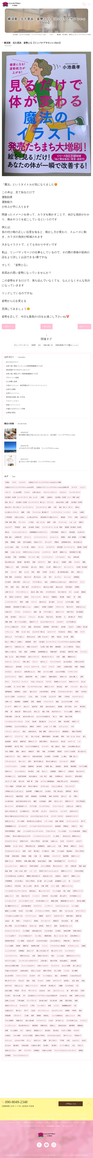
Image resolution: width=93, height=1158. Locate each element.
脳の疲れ (16, 1045)
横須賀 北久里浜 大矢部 (73, 527)
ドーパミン (83, 651)
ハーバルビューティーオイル (14, 721)
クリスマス (27, 1050)
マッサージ (83, 1020)
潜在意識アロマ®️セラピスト (49, 517)
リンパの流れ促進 (74, 831)
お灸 (54, 522)
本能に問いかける (62, 781)
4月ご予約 (35, 811)
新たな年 (21, 781)
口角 (35, 856)
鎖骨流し (46, 1015)
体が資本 (39, 766)
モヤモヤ (76, 1030)
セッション (67, 577)
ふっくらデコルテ (10, 950)
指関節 (81, 1050)
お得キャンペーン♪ (12, 393)
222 (70, 592)
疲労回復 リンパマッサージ (66, 547)
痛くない (56, 562)
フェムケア (76, 881)
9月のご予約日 (30, 881)
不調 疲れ (26, 661)
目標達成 (76, 577)
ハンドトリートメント (40, 537)
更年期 (53, 691)
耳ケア (26, 1010)
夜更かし (52, 1025)
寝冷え (77, 507)
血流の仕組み (42, 861)
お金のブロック (10, 756)
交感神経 (53, 771)
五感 (20, 651)
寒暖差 (13, 542)
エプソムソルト (63, 726)
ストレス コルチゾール (31, 666)
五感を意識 (25, 1045)
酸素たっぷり (76, 876)
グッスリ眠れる (64, 1045)
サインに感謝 (68, 711)
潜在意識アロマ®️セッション (22, 607)
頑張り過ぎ (16, 582)
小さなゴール (54, 811)
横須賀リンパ (38, 1030)
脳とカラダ (33, 691)
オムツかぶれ (69, 911)
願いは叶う (63, 896)
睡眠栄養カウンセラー (67, 901)
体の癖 (62, 597)
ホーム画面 (20, 821)
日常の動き (69, 587)
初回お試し (32, 891)
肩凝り (69, 597)
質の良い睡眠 (81, 901)
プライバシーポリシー (50, 492)
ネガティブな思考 (69, 751)
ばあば (7, 921)
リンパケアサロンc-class (34, 686)
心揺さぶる (69, 806)
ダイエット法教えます (12, 627)
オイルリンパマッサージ (12, 931)
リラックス (74, 686)
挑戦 (38, 572)
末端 (83, 980)
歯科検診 (46, 856)
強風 (61, 1000)
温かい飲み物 (30, 1020)
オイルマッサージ (77, 696)
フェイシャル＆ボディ (28, 965)
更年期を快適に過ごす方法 (15, 397)
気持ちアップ (33, 741)
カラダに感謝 (70, 602)
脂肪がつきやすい (43, 955)
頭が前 (34, 721)
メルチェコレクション (62, 906)
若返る (33, 547)
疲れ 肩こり (9, 502)
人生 (44, 577)
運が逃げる (42, 721)
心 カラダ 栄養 (19, 686)
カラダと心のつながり (54, 1035)
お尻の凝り (44, 960)
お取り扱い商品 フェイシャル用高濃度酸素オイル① (24, 366)
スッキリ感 (25, 547)
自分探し (66, 980)
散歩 (28, 980)
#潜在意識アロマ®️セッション (67, 345)
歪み (17, 587)
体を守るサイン (56, 711)
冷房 (33, 955)
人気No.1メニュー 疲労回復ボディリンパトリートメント (26, 385)
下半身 (62, 1040)
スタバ (44, 666)
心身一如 (17, 716)
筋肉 (35, 612)
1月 (77, 985)
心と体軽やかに (24, 811)
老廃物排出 (41, 846)
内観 (43, 751)
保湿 (27, 796)
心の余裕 (8, 582)
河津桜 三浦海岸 (47, 607)
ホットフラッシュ (43, 1010)
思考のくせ (63, 676)
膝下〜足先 (74, 990)
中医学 (74, 1010)
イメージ (13, 572)
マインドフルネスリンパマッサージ (65, 1050)
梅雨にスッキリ (49, 686)
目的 (17, 547)
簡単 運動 (42, 731)
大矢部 (45, 572)
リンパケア (63, 811)
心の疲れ (58, 931)
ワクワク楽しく (48, 612)
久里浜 (7, 482)
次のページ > (84, 326)
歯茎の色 (78, 916)
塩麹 (27, 602)
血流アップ (8, 736)
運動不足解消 (46, 736)
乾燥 (19, 542)
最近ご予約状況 (20, 656)
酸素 (48, 522)
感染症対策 (19, 796)
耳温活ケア (78, 1035)
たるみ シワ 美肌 (50, 726)
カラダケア (70, 841)
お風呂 (82, 512)
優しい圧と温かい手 (43, 950)
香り (50, 577)
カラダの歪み (49, 931)
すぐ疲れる (45, 851)
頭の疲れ (13, 617)
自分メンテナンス (33, 656)
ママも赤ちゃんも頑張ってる (14, 916)
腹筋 (77, 602)
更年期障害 (8, 746)
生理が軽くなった (29, 671)
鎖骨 (55, 926)
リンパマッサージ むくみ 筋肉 (52, 527)
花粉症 (26, 597)
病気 (49, 1005)
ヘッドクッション (10, 1025)
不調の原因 (8, 716)
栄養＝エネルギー (32, 646)
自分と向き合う (50, 706)
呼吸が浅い (67, 941)
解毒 (50, 801)
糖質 (72, 637)
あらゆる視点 (68, 661)
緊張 (62, 736)
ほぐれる (8, 1045)
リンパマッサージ (74, 492)
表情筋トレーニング (60, 681)
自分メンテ (30, 950)
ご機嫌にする (38, 791)
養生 (80, 1010)
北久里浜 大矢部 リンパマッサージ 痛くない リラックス (34, 502)
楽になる (34, 567)
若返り (21, 676)
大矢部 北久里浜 (81, 567)
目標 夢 (29, 781)
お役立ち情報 (11, 389)
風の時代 (27, 562)
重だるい (18, 1010)
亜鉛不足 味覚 (73, 651)
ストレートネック (58, 806)
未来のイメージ (73, 681)
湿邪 (24, 851)
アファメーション (30, 916)
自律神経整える (42, 651)
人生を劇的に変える (74, 746)
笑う (27, 736)
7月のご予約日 (79, 851)
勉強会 (83, 592)
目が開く (46, 1045)
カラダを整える (71, 622)
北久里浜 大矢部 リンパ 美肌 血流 (67, 497)
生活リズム (37, 1040)
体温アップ (75, 721)
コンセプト (22, 482)
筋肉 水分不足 (53, 796)
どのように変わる (57, 786)
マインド (34, 602)
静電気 (77, 587)
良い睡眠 (74, 970)
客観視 (82, 666)
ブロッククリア (69, 786)
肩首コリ (63, 532)
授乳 (60, 911)
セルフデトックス (57, 1010)
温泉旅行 (58, 766)
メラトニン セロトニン (12, 731)
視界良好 (68, 791)
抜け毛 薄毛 (19, 746)
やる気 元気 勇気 (47, 646)
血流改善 (8, 741)
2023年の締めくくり (42, 901)
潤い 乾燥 (66, 891)
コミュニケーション (11, 866)
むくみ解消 (14, 1030)
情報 (59, 721)
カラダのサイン (36, 587)
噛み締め (69, 851)
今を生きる (61, 632)
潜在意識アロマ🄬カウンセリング (18, 370)
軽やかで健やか (33, 786)
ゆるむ (84, 1040)
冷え (69, 557)
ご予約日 (67, 696)
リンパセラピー (69, 950)
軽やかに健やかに (51, 761)
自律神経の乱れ (66, 542)
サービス (74, 487)
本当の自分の (75, 781)
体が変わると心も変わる (34, 821)
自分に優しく (74, 676)
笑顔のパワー (38, 542)
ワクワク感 (33, 806)
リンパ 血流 (55, 886)
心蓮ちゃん (54, 841)
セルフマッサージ (10, 676)
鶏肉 (38, 751)
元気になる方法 (79, 661)
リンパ (82, 582)
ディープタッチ (31, 1000)
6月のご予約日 (35, 841)
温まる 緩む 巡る (37, 592)
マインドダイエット (22, 592)
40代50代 (45, 896)
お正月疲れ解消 (26, 906)
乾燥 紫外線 (59, 821)
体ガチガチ (70, 607)
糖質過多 (58, 646)
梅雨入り (73, 846)
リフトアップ (19, 736)
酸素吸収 (8, 846)
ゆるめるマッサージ (72, 816)
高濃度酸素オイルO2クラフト (38, 532)
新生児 (55, 911)
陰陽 (76, 1000)
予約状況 (17, 527)
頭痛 (34, 562)
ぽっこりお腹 (48, 881)
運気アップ (17, 706)
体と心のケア (80, 771)
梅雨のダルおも (24, 955)
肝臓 (76, 921)
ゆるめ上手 (30, 941)
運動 (84, 562)
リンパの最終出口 (57, 1015)
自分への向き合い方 (11, 811)
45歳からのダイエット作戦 (15, 409)
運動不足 (25, 946)
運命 (20, 572)
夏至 (77, 691)
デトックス (22, 522)
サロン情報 (29, 911)
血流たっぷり (51, 846)
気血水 (85, 831)
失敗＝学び (70, 612)
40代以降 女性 (21, 786)
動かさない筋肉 (48, 587)
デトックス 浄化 (34, 557)
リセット (35, 661)
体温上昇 (17, 711)
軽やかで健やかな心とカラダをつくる (16, 816)
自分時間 (28, 791)
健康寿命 (31, 766)
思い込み (40, 617)
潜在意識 (72, 532)
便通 (6, 1030)
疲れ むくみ (9, 656)
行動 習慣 (44, 886)
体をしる (36, 711)
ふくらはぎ (60, 955)
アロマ (70, 517)
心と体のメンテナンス (12, 512)
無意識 (60, 751)
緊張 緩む (8, 537)
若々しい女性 (28, 886)
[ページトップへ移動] (88, 1103)
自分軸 (63, 627)
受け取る (82, 706)
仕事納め (36, 1050)
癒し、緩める (55, 746)
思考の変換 (78, 776)
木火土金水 (65, 921)
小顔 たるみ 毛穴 (21, 871)
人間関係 (32, 651)
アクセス (27, 492)
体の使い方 (71, 617)
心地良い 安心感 (81, 627)
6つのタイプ (23, 1005)
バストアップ (56, 856)
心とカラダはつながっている (39, 816)
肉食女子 (31, 751)
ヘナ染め (31, 522)
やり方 (23, 627)
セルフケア (8, 527)
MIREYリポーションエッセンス (48, 871)
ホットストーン (69, 567)
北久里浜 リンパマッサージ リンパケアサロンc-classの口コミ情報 (59, 642)
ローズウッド (72, 861)
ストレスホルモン (20, 771)
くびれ (30, 696)
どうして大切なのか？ (25, 936)
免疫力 (81, 522)
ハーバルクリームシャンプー (41, 836)
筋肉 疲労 (25, 587)
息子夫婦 (45, 841)
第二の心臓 (16, 995)
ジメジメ (56, 1005)
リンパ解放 (20, 941)
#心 (39, 345)
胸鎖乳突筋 (48, 936)
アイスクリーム (41, 1020)
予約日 (80, 617)
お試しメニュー (70, 1015)
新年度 (41, 926)
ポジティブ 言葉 (10, 781)
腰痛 (22, 512)
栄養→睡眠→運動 (29, 861)
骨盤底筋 (8, 607)
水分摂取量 (42, 796)
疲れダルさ (42, 602)
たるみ (75, 512)
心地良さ (8, 1035)
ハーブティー (49, 906)
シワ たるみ (49, 821)
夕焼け (59, 666)
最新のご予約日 (40, 1035)
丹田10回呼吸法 (10, 831)
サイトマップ (68, 1126)
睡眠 (6, 552)
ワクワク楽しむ (37, 582)
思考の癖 (76, 557)
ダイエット (27, 537)
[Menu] (89, 4)
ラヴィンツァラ (36, 597)
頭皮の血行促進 (37, 756)
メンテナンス (46, 552)
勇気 (79, 1015)
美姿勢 (73, 761)
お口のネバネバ (58, 916)
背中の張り (55, 627)
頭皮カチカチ (73, 582)
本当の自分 (25, 567)
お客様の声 (18, 537)
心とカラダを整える (21, 926)
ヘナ (79, 741)
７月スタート (17, 1015)
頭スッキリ (22, 761)
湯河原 (66, 766)
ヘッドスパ (36, 896)
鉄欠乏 (63, 741)
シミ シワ (33, 871)
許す (75, 706)
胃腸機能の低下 (66, 1005)
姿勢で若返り (43, 741)
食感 (25, 651)
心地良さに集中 (36, 1045)
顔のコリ (64, 796)
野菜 (21, 602)
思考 (32, 701)
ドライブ (51, 666)
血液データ (8, 646)
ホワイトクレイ (80, 911)
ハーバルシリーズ (10, 901)
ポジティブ (71, 741)
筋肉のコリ (23, 866)
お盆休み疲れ (24, 970)
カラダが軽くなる (72, 1020)
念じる (83, 681)
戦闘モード (62, 771)
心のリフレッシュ (58, 990)
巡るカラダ (27, 577)
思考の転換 (15, 856)
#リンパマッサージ (21, 345)
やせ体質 (47, 756)
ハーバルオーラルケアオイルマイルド (41, 826)
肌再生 (36, 921)
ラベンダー (45, 746)
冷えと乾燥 (54, 896)
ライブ (82, 632)
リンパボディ (41, 1005)
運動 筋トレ (74, 756)
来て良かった (60, 1020)
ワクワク (48, 681)
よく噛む (64, 756)
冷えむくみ (33, 926)
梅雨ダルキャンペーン (73, 955)
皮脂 (6, 542)
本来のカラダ (9, 796)
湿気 (81, 676)
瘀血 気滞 (8, 871)
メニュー (82, 487)
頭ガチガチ (8, 985)
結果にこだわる (10, 1000)
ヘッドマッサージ (47, 557)
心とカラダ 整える (39, 632)
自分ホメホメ (74, 811)
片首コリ (80, 1045)
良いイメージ (9, 806)
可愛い (76, 796)
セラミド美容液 (45, 866)
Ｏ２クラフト (38, 906)
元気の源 (73, 866)
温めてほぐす (26, 896)
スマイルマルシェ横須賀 (57, 946)
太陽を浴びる (32, 731)
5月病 (82, 990)
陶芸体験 (73, 766)
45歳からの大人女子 (11, 970)
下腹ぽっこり (9, 567)
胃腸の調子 (53, 651)
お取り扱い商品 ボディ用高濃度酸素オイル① (22, 374)
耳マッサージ (33, 990)
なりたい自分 (9, 547)
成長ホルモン (9, 666)
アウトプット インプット (20, 681)
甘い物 (66, 637)
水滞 (29, 851)
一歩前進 (22, 766)
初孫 (76, 517)
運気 (60, 696)
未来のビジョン (80, 607)
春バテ (83, 821)
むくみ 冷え (26, 632)
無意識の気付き (10, 941)
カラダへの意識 (27, 1035)
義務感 (39, 701)
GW (24, 995)
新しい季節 (8, 926)
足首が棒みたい (75, 936)
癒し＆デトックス (56, 950)
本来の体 (43, 985)
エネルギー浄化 (19, 1040)
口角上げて (8, 612)
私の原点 (31, 771)
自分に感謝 (8, 990)
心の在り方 (81, 532)
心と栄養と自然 (11, 381)
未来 (6, 572)
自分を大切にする (28, 716)
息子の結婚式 (27, 542)
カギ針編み (42, 801)
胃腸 (30, 856)
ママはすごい (27, 921)
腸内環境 (72, 1025)
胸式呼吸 (65, 856)
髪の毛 (37, 886)
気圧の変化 (68, 1000)
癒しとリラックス (44, 891)
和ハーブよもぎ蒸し (21, 622)
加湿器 (64, 562)
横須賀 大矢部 (82, 547)
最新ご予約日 (47, 970)
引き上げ (21, 980)
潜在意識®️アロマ (59, 861)
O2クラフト (41, 562)
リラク (14, 482)
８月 (72, 726)
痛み (52, 955)
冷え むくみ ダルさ (73, 736)
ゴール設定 (60, 851)
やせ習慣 (55, 756)
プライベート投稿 (12, 378)
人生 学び (43, 776)
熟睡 (50, 861)
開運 (44, 1040)
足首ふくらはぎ (35, 970)
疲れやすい (76, 941)
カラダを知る (69, 985)
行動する (78, 806)
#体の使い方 (48, 345)
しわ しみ (73, 522)
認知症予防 (29, 676)
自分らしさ (8, 637)
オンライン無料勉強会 (47, 781)
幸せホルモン (54, 741)
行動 (36, 781)
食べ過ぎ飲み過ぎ (63, 572)
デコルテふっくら (73, 946)
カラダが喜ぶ (19, 881)
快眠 (71, 995)
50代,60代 (18, 886)
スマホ (27, 721)
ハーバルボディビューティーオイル (16, 891)
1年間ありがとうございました (14, 791)
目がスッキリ (58, 801)
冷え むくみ (41, 522)
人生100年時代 (43, 691)
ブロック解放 (9, 786)
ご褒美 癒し (49, 766)
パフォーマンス (48, 701)
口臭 (59, 846)
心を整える (8, 886)
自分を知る (37, 627)
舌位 (81, 826)
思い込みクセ (82, 751)
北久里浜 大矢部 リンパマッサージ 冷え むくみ (21, 497)
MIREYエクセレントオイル (31, 552)
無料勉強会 (8, 691)
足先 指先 (75, 980)
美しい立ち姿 (35, 736)
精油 (63, 746)
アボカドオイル (50, 831)
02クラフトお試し (10, 960)
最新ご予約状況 (76, 731)
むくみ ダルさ (18, 846)
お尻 (68, 1040)
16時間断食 (8, 881)
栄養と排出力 (77, 931)
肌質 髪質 (8, 577)
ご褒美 (42, 497)
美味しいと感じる (10, 651)
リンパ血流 (75, 906)
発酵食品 (80, 1025)
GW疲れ (7, 836)
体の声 (55, 552)
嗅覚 (76, 632)
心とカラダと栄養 (67, 701)
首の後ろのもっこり (66, 926)
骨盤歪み (54, 597)
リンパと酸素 (9, 946)
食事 (52, 637)
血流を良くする (47, 876)
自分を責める (33, 776)
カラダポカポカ (50, 592)
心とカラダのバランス (47, 622)
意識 (12, 587)
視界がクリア (69, 801)
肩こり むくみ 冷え (60, 936)
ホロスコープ (57, 980)
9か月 (62, 841)
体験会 (32, 726)
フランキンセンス (10, 761)
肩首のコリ (8, 771)
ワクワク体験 (83, 766)
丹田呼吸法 (22, 557)
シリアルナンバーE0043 (42, 911)
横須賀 (63, 517)
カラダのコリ (21, 696)
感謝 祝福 (8, 622)
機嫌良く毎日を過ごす (33, 876)
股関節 (39, 1015)
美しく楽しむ (77, 965)
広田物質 (8, 1055)
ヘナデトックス (72, 671)
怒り (84, 736)
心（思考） (56, 836)
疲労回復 (18, 666)
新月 (29, 761)
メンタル (66, 970)
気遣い (18, 921)
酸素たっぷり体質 (10, 911)
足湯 (6, 617)
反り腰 (39, 881)
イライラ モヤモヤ (57, 816)
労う (21, 1030)
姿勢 (17, 567)
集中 (66, 686)
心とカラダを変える (21, 726)
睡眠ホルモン (72, 656)
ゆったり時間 (66, 965)
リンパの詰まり (47, 975)
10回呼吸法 (8, 726)
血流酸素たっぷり (60, 881)
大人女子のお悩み (42, 941)
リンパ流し (38, 936)
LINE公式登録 (79, 871)
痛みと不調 (68, 716)
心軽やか (28, 1030)
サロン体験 (16, 1035)
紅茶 (58, 656)
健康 (57, 701)
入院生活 (71, 771)
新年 (20, 1050)
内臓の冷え (19, 1020)
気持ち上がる (27, 711)
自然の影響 (67, 931)
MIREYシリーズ (78, 891)
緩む (56, 975)
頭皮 (33, 980)
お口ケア (48, 916)
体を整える (52, 985)
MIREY (39, 726)
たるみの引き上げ (75, 975)
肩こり (55, 716)
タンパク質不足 (68, 646)
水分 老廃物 (9, 751)
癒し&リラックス (10, 980)
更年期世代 (64, 975)
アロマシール (60, 607)
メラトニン (32, 617)
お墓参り (36, 607)
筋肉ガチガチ (24, 841)
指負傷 (60, 706)
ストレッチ (52, 721)
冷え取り (8, 995)
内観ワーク (26, 756)
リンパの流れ (62, 831)
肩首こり (79, 572)
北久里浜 (8, 557)
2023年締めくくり (75, 896)
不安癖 (7, 856)
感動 (63, 656)
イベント (44, 946)
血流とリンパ (9, 896)
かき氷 (51, 1020)
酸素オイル (63, 552)
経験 (51, 776)
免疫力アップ (34, 622)
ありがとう (18, 671)
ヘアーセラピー (60, 557)
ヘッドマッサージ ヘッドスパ (60, 512)
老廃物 (67, 1010)
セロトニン (22, 617)
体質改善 (28, 642)
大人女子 (32, 975)
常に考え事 (53, 1000)
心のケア (79, 841)
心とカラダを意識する (43, 716)
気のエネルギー (57, 866)
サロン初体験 (9, 1020)
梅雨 (39, 671)
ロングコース (55, 965)
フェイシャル (63, 522)
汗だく (7, 681)
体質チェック (75, 856)
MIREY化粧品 (34, 866)
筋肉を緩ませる (37, 931)
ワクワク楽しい (19, 637)
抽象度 (41, 916)
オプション (8, 1040)
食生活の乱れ (62, 1025)
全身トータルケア (43, 965)
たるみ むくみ (15, 552)
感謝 (29, 627)
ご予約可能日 (54, 532)
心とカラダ (52, 696)
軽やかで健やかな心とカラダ (21, 836)
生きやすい (69, 776)
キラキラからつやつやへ (65, 691)
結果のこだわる (79, 995)
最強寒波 (34, 796)
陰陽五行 (56, 921)
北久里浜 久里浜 (34, 527)
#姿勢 (33, 345)
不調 (14, 557)
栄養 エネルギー (43, 637)
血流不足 (34, 706)
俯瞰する (77, 711)
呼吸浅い (66, 826)
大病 (38, 771)
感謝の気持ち (53, 676)
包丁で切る (68, 706)
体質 (53, 851)
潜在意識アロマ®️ (75, 552)
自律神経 (46, 627)
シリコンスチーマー (11, 602)
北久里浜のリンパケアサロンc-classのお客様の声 (42, 995)
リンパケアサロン (44, 806)
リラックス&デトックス (26, 901)
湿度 (70, 562)
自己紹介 (47, 1030)
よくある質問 (17, 492)
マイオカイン (27, 612)
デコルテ (40, 980)
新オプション (68, 1035)
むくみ (27, 572)
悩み (46, 582)
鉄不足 (15, 741)
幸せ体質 (66, 721)
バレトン (40, 547)
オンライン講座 (48, 671)
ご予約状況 (8, 517)
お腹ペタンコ (9, 592)
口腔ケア (74, 826)
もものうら (75, 1040)
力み (73, 1045)
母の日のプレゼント (48, 656)
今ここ (29, 1040)
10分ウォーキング (54, 731)
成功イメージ (60, 612)
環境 (61, 716)
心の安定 (48, 791)
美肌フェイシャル (67, 886)
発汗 (35, 642)
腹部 (32, 1015)
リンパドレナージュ (11, 955)
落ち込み (59, 686)
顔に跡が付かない (24, 1025)
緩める (24, 751)
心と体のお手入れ (32, 517)
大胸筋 (83, 946)
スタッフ (8, 492)
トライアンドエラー (11, 766)
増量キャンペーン (66, 871)
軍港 (17, 632)
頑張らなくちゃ (10, 821)
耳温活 (17, 990)
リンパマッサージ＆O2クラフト (28, 960)
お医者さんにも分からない (58, 582)
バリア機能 (82, 537)
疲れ (72, 572)
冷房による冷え (19, 517)
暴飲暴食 (35, 1025)
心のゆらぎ (63, 995)
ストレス (60, 602)
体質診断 (8, 1015)
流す (49, 990)
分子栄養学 (51, 751)
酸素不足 (23, 741)
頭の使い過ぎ (43, 1000)
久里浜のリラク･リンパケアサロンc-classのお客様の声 (52, 487)
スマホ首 (43, 696)
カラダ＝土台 (45, 786)
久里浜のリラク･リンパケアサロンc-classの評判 (19, 487)
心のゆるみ (18, 577)
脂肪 (17, 751)
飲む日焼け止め (10, 562)
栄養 (76, 666)
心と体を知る (9, 801)
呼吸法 (57, 542)
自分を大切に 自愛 (62, 502)
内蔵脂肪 (25, 701)
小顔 (55, 507)
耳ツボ (24, 990)
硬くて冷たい (53, 1040)
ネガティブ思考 (66, 1030)
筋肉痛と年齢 (35, 946)
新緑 (19, 831)
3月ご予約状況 (80, 801)
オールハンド (54, 537)
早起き (78, 646)
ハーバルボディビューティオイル (33, 831)
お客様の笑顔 (68, 666)
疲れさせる (59, 587)
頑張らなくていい (10, 1050)
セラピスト (63, 492)
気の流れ (36, 851)
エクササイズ (50, 547)
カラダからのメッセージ (12, 851)
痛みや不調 (53, 960)
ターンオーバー (45, 921)
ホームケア (48, 542)
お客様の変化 (11, 413)
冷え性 (21, 911)
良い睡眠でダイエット (12, 906)
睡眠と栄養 (54, 901)
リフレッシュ (9, 632)
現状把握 (73, 960)
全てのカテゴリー (12, 362)
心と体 (48, 567)
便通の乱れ (44, 1025)
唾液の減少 (69, 916)
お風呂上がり (9, 1010)
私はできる (49, 617)
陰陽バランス (9, 861)
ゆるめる (42, 990)
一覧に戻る (46, 326)
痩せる (7, 532)
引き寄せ (84, 691)
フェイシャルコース (72, 821)
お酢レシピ (8, 701)
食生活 (59, 637)
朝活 (24, 731)
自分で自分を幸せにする (23, 801)
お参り (25, 691)
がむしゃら (26, 582)
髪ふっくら (83, 686)
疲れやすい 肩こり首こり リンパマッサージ (19, 507)
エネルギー (60, 622)
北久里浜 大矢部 (76, 502)
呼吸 (6, 711)
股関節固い (65, 731)
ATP (66, 866)
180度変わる (59, 776)
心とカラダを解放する (32, 746)
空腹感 (24, 856)
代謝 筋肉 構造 (10, 522)
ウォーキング (64, 761)
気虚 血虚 (82, 866)
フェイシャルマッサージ (19, 532)
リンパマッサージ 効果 (43, 507)
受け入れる (37, 577)
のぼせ (33, 1010)
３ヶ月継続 (26, 931)
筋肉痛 (18, 946)
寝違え (70, 632)
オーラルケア (23, 826)
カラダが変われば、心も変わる (14, 876)
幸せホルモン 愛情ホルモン (71, 836)
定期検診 (21, 950)
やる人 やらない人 (37, 681)
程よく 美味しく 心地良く (14, 642)
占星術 (48, 980)
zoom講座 (8, 686)
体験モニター (57, 567)
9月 (39, 975)
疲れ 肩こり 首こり (66, 507)
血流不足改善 (22, 776)
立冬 (17, 896)
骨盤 (79, 597)
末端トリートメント (13, 405)
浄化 (32, 572)
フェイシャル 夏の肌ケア (41, 512)
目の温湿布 (79, 612)
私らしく (44, 771)
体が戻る (56, 1030)
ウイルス (77, 562)
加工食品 (62, 651)
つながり (71, 627)
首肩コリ (48, 926)
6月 (75, 1005)
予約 (6, 587)
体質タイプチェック (11, 1005)
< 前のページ (9, 326)
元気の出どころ (19, 646)
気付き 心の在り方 (15, 597)
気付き (41, 567)
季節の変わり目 (30, 846)
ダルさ (81, 846)
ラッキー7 (8, 706)
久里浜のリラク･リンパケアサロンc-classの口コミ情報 (45, 482)
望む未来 (58, 617)
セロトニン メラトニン (12, 661)
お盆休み (58, 876)
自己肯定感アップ (21, 806)
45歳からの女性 (47, 1050)
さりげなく (8, 671)
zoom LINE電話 (60, 671)
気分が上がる (31, 637)
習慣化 (63, 537)
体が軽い (54, 1045)
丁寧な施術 (20, 1000)
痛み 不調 (45, 711)
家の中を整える (38, 761)
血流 (24, 527)
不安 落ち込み (58, 791)
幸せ (18, 756)
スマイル (17, 612)
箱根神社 (17, 691)
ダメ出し (52, 572)
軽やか (76, 791)
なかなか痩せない (55, 941)
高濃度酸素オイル (10, 826)
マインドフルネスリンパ (20, 1055)
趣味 (35, 801)
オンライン (58, 577)
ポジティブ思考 (10, 696)
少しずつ (44, 811)
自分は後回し (64, 960)
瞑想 (41, 706)
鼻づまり (46, 597)
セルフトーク (51, 632)
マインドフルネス (55, 661)
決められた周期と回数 (12, 965)
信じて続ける (62, 592)
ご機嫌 (60, 985)
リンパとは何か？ (10, 936)
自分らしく (44, 661)
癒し (36, 676)
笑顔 (36, 696)
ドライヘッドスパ (12, 401)
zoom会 (76, 592)
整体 (49, 562)
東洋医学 (18, 861)
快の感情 (55, 736)
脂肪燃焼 (17, 701)
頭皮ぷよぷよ (19, 985)
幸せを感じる (78, 542)
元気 (28, 512)
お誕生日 (49, 497)
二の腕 (26, 1015)
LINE (76, 701)
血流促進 (58, 826)
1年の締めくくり (10, 776)
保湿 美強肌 (72, 537)
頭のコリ (26, 706)
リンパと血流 (57, 891)
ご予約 (32, 1005)
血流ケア (66, 876)
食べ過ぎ (51, 602)
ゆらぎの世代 (9, 975)
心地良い (43, 676)
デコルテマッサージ (11, 841)
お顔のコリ (83, 517)
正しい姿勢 (57, 970)
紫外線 (19, 562)
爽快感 (66, 846)
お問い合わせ (37, 492)
